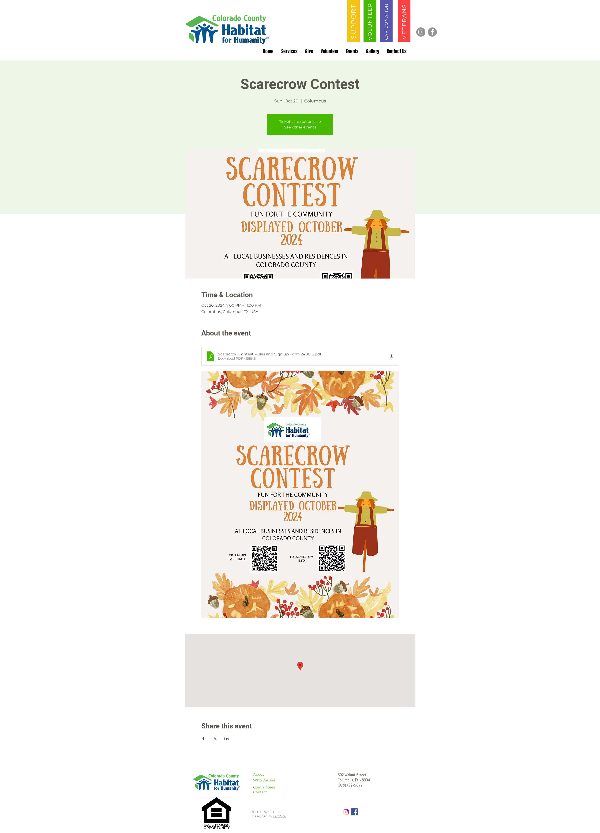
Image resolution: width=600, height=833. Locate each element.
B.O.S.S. (279, 816)
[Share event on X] (215, 738)
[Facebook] (432, 32)
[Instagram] (420, 32)
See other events (300, 127)
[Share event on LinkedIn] (226, 738)
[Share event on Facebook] (203, 738)
